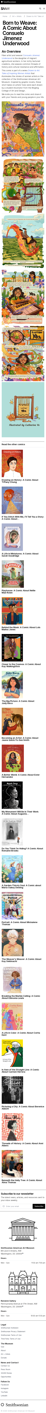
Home (5, 16)
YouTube (4, 1392)
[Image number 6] (23, 409)
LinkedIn (4, 1396)
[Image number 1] (23, 129)
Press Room (5, 1369)
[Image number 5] (23, 353)
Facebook (5, 1385)
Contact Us (5, 1366)
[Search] (40, 9)
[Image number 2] (23, 185)
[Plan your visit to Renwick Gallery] (22, 1306)
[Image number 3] (23, 241)
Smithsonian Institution (9, 1328)
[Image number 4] (23, 297)
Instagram (4, 1388)
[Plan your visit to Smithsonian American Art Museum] (23, 1253)
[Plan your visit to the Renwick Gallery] (23, 1282)
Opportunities (6, 1377)
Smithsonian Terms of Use (11, 1335)
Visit (2, 1347)
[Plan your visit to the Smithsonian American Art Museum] (23, 1229)
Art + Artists (17, 16)
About (3, 1350)
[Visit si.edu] (23, 1405)
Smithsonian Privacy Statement (13, 1331)
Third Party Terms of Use (10, 1339)
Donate (4, 1358)
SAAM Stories (6, 1373)
